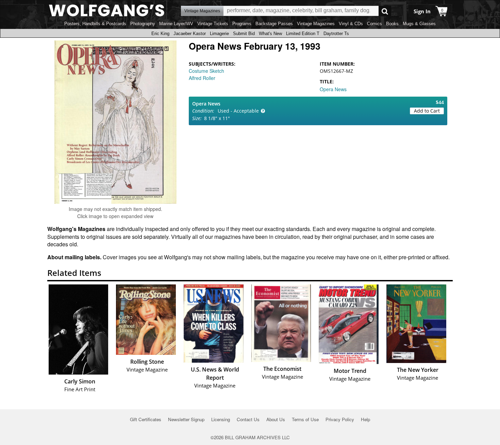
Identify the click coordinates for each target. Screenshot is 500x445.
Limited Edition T (302, 33)
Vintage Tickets (212, 23)
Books (392, 23)
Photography (142, 23)
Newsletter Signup (186, 419)
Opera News (333, 89)
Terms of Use (305, 419)
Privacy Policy (340, 419)
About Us (275, 419)
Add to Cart (427, 111)
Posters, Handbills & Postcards (95, 23)
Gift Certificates (145, 419)
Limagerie (219, 33)
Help (365, 419)
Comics (374, 23)
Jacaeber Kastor (189, 33)
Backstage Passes (274, 23)
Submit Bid (244, 33)
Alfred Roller (202, 78)
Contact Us (248, 419)
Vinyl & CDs (351, 23)
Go (385, 11)
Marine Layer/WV (176, 23)
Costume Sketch (206, 70)
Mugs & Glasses (419, 23)
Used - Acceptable (238, 111)
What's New (270, 33)
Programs (241, 23)
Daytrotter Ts (336, 33)
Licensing (220, 419)
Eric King (160, 33)
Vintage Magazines (316, 23)
